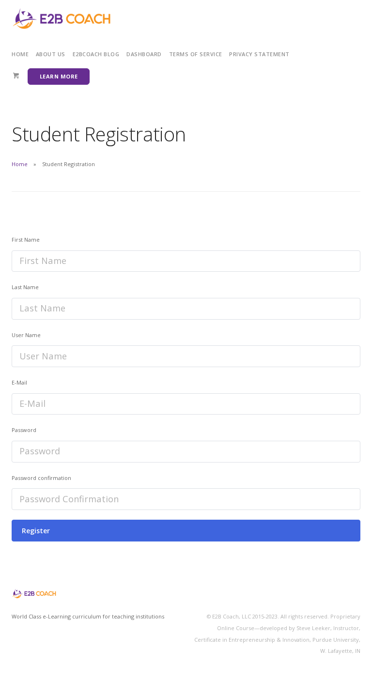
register (36, 530)
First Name (26, 239)
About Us (50, 54)
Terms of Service (195, 54)
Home (20, 54)
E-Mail (19, 382)
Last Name (25, 287)
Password (24, 429)
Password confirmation (41, 477)
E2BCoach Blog (96, 54)
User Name (26, 335)
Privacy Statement (259, 54)
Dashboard (144, 54)
